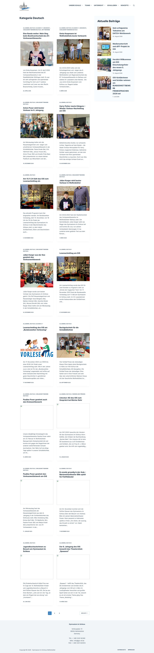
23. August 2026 (117, 36)
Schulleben (112, 5)
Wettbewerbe (46, 29)
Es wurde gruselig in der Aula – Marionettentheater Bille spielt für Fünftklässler (72, 474)
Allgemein (26, 28)
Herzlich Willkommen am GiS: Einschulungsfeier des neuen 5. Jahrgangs (122, 64)
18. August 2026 (117, 52)
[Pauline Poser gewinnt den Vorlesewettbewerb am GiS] (36, 492)
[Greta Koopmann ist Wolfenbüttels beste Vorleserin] (73, 51)
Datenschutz (122, 649)
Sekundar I (46, 28)
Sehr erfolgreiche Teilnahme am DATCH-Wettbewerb (122, 30)
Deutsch (32, 28)
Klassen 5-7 (39, 28)
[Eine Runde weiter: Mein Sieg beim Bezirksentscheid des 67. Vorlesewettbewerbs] (36, 53)
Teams (87, 5)
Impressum (131, 649)
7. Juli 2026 (116, 96)
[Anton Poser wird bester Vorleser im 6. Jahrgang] (36, 126)
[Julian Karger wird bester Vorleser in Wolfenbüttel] (73, 198)
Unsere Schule (75, 5)
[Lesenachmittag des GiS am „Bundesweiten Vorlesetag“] (36, 345)
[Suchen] (133, 5)
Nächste (83, 613)
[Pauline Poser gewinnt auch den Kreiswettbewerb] (36, 417)
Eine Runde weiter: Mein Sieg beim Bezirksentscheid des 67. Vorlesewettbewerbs (36, 35)
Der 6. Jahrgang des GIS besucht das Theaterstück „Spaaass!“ (70, 549)
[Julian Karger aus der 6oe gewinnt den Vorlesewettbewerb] (36, 275)
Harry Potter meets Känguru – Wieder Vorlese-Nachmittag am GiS (72, 108)
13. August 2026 (117, 73)
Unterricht (98, 5)
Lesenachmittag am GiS (69, 253)
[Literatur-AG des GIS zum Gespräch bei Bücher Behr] (73, 415)
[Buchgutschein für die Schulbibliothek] (73, 345)
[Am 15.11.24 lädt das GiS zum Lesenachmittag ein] (36, 196)
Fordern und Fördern (78, 394)
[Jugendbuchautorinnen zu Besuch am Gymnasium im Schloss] (36, 567)
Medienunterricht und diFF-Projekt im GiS (121, 46)
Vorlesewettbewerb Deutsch (32, 29)
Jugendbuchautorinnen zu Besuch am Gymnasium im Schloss (34, 549)
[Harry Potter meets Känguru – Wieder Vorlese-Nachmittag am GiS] (73, 126)
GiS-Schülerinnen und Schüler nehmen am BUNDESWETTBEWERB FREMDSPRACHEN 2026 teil (121, 86)
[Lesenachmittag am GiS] (73, 268)
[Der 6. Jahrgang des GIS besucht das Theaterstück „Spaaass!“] (73, 567)
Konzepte (125, 5)
